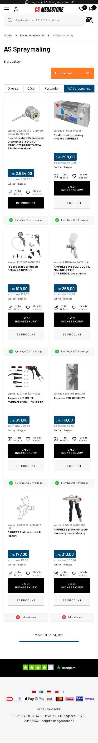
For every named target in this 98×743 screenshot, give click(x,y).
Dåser (31, 88)
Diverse (13, 88)
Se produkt (26, 202)
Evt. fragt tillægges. (17, 183)
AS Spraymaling (79, 88)
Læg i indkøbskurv (72, 188)
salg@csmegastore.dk (58, 721)
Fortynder (52, 88)
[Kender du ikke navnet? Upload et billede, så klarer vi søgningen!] (89, 20)
